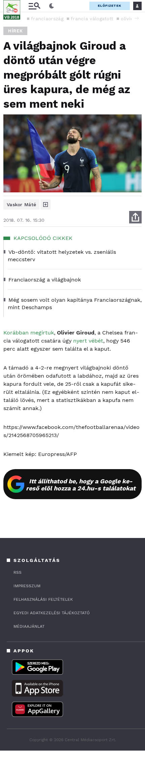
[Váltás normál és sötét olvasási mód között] (52, 6)
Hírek (15, 30)
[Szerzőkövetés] (45, 204)
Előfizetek (109, 5)
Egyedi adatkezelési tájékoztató (51, 613)
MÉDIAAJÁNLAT (29, 626)
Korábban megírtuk (28, 332)
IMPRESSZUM (26, 586)
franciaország (47, 18)
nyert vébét (88, 340)
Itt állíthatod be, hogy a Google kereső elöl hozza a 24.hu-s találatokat (81, 485)
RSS (17, 572)
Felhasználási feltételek (43, 599)
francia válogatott (92, 18)
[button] (137, 18)
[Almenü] (34, 6)
